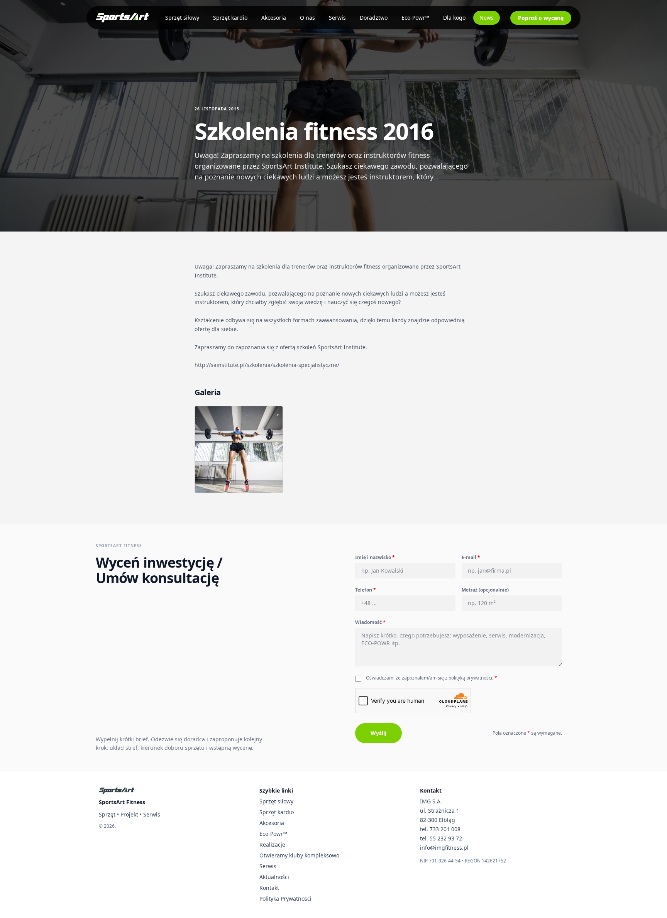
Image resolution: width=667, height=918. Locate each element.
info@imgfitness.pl (444, 847)
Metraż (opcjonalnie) (485, 590)
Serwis (337, 17)
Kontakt (269, 887)
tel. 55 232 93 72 (441, 838)
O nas (307, 17)
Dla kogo (454, 17)
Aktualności (274, 877)
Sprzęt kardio (230, 17)
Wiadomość (370, 622)
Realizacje (272, 844)
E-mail (471, 557)
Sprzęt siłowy (182, 17)
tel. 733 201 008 (440, 829)
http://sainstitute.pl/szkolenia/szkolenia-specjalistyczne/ (267, 365)
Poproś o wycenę (541, 18)
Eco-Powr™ (415, 17)
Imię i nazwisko (375, 557)
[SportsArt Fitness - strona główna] (116, 791)
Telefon (365, 590)
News (486, 17)
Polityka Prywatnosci (285, 898)
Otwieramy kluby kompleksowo (299, 855)
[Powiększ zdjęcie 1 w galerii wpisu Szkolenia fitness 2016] (239, 449)
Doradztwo (374, 17)
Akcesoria (273, 17)
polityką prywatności (470, 678)
